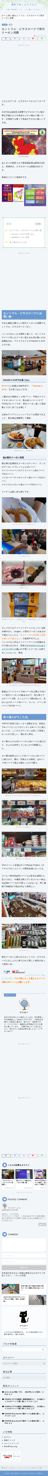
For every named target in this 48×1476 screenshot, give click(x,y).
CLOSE (38, 224)
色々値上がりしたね (18, 242)
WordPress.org (10, 1446)
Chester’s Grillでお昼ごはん (23, 234)
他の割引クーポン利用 (20, 237)
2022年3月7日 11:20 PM (10, 1210)
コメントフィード (11, 1443)
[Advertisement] (24, 71)
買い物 (4, 24)
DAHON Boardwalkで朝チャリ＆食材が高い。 (23, 1414)
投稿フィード (9, 1440)
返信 (43, 1224)
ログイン (8, 1437)
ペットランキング (33, 975)
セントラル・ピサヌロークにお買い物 (25, 230)
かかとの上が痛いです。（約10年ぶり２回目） (23, 1392)
